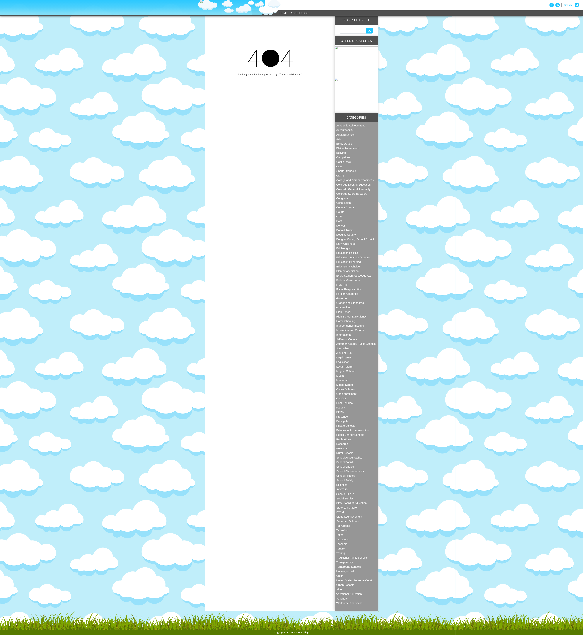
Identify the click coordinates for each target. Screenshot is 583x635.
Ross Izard (342, 448)
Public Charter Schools (350, 434)
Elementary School (347, 271)
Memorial (342, 380)
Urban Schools (345, 584)
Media (340, 375)
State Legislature (346, 507)
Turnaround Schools (348, 566)
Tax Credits (343, 525)
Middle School (344, 384)
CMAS (340, 175)
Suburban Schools (347, 521)
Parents (341, 407)
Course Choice (345, 207)
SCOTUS (342, 489)
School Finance (345, 475)
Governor (342, 298)
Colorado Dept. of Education (353, 184)
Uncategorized (345, 571)
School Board (344, 462)
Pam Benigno (344, 402)
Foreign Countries (347, 293)
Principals (342, 421)
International (343, 334)
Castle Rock (343, 161)
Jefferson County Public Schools (356, 343)
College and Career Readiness (355, 180)
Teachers (341, 544)
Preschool (342, 416)
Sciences (341, 484)
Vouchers (342, 598)
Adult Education (345, 134)
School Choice (345, 466)
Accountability (344, 130)
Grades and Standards (350, 302)
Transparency (344, 562)
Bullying (341, 152)
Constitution (343, 202)
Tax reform (342, 530)
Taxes (339, 534)
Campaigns (343, 157)
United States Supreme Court (354, 580)
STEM (340, 512)
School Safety (344, 480)
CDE (339, 166)
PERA (340, 412)
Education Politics (347, 252)
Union (339, 575)
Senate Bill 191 (345, 493)
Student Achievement (349, 516)
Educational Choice (348, 266)
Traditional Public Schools (352, 557)
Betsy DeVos (344, 143)
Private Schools (345, 425)
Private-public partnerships (352, 430)
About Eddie (300, 13)
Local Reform (344, 366)
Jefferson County (346, 339)
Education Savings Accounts (353, 257)
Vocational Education (349, 594)
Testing (340, 553)
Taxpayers (342, 539)
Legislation (342, 362)
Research (342, 443)
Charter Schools (346, 171)
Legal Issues (344, 357)
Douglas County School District (355, 239)
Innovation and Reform (350, 330)
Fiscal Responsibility (348, 289)
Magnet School (345, 371)
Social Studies (345, 498)
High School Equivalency (351, 316)
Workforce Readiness (349, 603)
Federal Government (348, 280)
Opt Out (341, 398)
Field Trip (342, 284)
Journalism (342, 348)
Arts (338, 139)
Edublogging (343, 248)
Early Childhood (346, 243)
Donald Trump (344, 230)
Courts (340, 211)
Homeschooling (345, 321)
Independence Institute (350, 325)
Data (339, 221)
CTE (339, 216)
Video (339, 589)
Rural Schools (344, 453)
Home (284, 13)
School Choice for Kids (350, 471)
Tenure (340, 548)
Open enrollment (346, 393)
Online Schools (345, 389)
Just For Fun (344, 352)
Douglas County (346, 234)
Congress (342, 198)
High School (343, 312)
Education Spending (348, 261)
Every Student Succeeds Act (353, 275)
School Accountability (349, 457)
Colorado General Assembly (353, 189)
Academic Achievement (350, 125)
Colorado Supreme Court (351, 193)
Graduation (343, 307)
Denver (340, 225)
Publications (343, 439)
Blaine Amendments (348, 148)
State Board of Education (351, 503)
